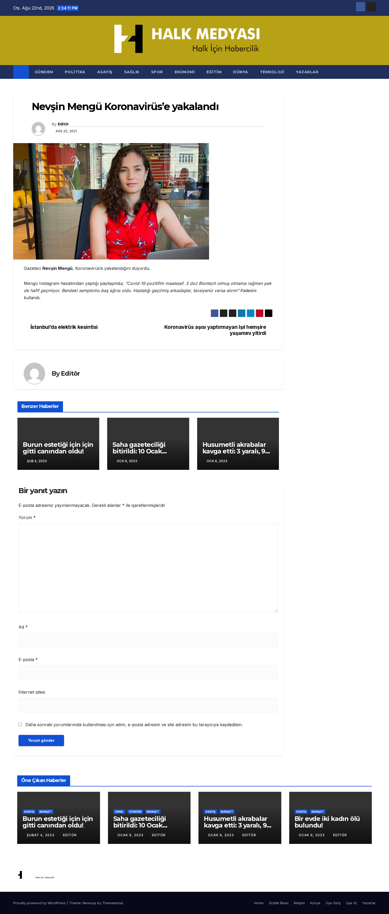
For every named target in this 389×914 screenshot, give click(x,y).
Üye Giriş (333, 903)
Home (259, 903)
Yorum (27, 517)
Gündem (44, 72)
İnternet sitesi (32, 692)
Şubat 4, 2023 (41, 835)
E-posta (28, 659)
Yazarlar (307, 72)
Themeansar (112, 903)
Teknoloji (272, 72)
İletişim (299, 903)
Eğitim (213, 72)
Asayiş (104, 72)
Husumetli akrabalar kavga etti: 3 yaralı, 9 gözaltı (234, 451)
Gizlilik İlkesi (278, 903)
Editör (63, 124)
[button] (372, 72)
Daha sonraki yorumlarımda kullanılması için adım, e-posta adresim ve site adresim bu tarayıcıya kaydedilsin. (134, 724)
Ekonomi (185, 72)
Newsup (89, 903)
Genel (119, 811)
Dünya (240, 72)
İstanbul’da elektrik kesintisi (64, 327)
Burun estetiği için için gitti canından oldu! (58, 448)
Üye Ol (351, 903)
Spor (157, 72)
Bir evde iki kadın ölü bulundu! (327, 822)
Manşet (45, 811)
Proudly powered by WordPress (40, 903)
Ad (23, 627)
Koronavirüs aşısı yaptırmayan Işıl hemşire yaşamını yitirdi (215, 330)
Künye (315, 903)
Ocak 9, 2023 (130, 835)
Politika (75, 72)
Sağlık (131, 72)
